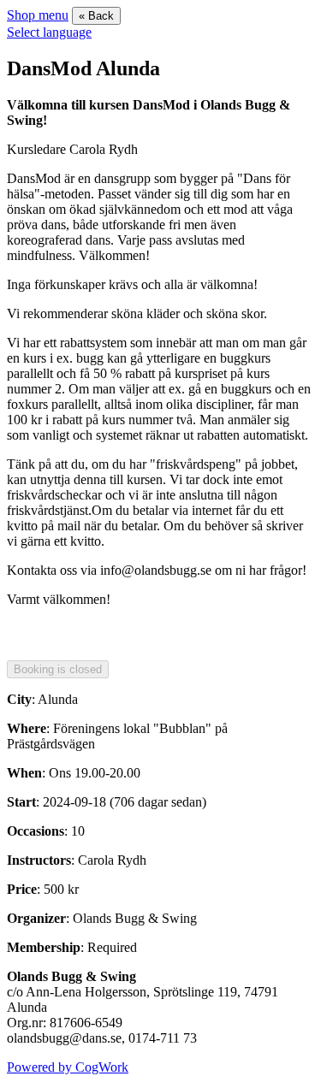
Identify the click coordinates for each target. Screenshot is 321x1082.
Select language (49, 32)
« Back (96, 15)
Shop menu (37, 15)
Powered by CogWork (67, 1067)
